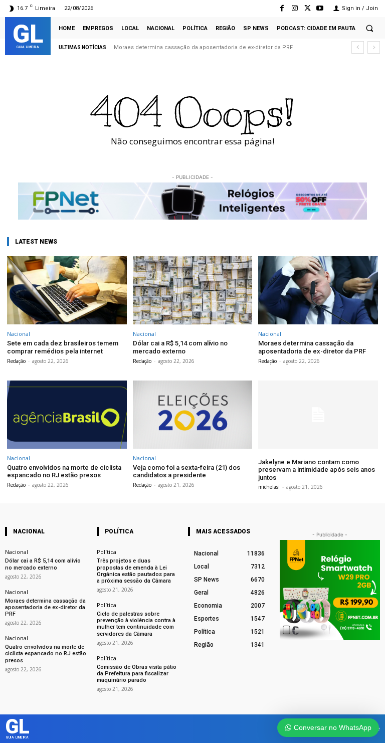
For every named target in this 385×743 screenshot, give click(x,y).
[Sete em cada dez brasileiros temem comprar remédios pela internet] (67, 290)
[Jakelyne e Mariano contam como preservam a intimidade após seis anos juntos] (318, 415)
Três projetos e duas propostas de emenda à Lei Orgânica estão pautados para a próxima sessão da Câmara (136, 571)
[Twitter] (307, 8)
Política (106, 551)
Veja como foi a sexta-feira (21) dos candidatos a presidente (186, 471)
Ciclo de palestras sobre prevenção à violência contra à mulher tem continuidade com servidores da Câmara (136, 624)
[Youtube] (320, 8)
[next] (373, 47)
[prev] (357, 47)
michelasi (269, 486)
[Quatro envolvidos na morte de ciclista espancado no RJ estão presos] (67, 415)
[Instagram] (294, 8)
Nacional (18, 333)
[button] (369, 28)
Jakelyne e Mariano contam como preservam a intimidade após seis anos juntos (316, 469)
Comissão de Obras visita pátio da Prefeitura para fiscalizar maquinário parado (136, 673)
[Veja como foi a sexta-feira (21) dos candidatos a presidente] (193, 415)
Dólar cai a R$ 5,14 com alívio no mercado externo (180, 347)
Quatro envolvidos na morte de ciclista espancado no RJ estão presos (64, 471)
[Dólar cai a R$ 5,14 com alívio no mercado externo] (193, 290)
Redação (16, 360)
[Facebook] (282, 8)
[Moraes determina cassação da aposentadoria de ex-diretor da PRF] (318, 290)
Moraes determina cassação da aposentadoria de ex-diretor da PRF (203, 47)
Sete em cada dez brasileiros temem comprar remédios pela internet (62, 347)
